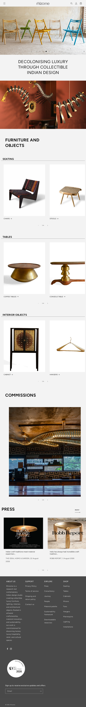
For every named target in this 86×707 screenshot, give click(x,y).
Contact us (29, 604)
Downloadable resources (50, 621)
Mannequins (68, 617)
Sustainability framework (49, 613)
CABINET (7, 375)
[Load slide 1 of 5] (36, 51)
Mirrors (66, 601)
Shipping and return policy (30, 597)
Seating (66, 586)
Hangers (66, 612)
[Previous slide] (31, 51)
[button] (4, 3)
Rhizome (12, 704)
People (47, 601)
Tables (65, 591)
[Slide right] (47, 225)
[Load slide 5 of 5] (49, 51)
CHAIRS (7, 219)
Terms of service (32, 591)
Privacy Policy (30, 586)
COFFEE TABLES (10, 297)
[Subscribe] (40, 691)
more (77, 510)
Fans (65, 606)
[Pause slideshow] (83, 51)
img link (12, 408)
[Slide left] (38, 225)
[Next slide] (54, 51)
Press (46, 586)
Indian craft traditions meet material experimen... (20, 553)
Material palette (50, 606)
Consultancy (49, 591)
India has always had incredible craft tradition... (64, 553)
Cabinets (66, 596)
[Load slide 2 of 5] (39, 51)
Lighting (66, 622)
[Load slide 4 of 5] (46, 51)
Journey (47, 596)
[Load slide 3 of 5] (43, 51)
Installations (68, 627)
